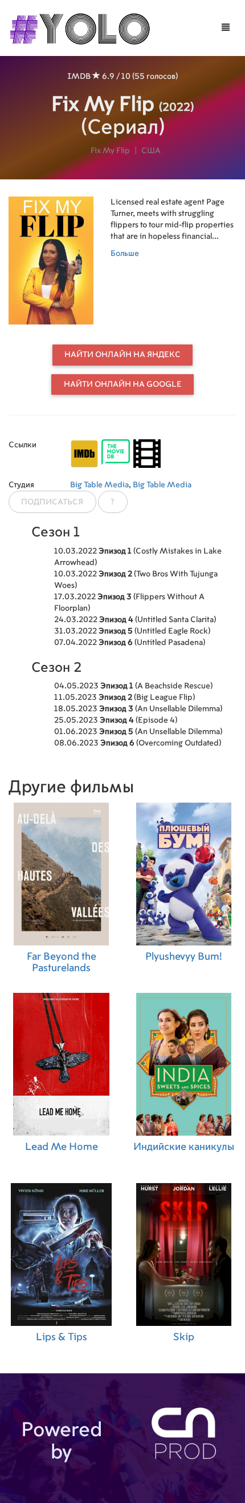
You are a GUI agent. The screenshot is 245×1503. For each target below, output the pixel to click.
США (151, 151)
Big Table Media (99, 485)
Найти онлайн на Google (123, 384)
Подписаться (52, 502)
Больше (125, 254)
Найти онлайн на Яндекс (122, 355)
